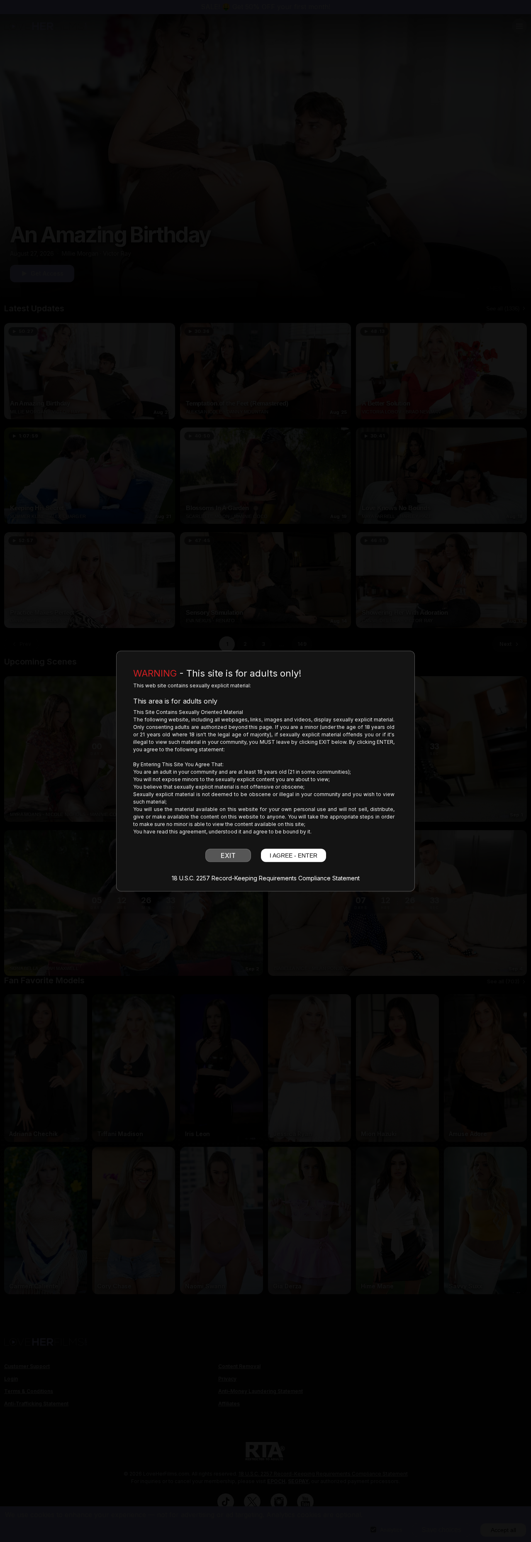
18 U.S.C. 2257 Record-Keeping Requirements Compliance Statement (266, 878)
